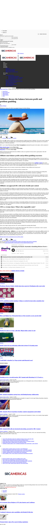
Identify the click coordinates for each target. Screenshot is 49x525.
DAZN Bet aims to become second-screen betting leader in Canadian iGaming (18, 441)
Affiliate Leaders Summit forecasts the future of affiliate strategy (15, 440)
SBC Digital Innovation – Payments (15, 77)
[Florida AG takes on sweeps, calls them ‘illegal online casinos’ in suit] (7, 327)
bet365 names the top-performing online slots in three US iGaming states (19, 345)
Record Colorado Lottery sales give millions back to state (14, 458)
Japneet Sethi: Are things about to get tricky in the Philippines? (15, 448)
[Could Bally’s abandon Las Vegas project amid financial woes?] (7, 356)
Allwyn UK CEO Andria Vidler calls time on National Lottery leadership (17, 460)
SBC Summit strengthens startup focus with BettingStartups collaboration (19, 394)
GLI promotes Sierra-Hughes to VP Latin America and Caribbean (17, 502)
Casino (1, 328)
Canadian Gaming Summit (11, 82)
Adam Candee (6, 379)
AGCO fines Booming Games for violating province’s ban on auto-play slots (18, 438)
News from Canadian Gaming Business (15, 436)
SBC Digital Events (10, 75)
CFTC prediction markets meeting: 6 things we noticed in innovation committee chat (22, 301)
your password (15, 38)
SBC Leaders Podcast (10, 70)
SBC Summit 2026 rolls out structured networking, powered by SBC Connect (20, 429)
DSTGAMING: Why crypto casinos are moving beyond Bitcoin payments (18, 453)
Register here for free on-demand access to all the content (11, 236)
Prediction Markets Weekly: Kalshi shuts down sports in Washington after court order (22, 286)
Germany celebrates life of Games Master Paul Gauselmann (15, 452)
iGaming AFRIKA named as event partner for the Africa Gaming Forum (17, 451)
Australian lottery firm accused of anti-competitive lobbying (14, 462)
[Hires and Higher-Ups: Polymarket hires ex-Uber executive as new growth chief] (7, 312)
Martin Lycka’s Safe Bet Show (12, 71)
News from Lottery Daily (11, 456)
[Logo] (9, 60)
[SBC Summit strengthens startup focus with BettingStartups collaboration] (5, 391)
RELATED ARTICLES (6, 270)
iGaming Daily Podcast (10, 69)
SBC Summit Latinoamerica (11, 84)
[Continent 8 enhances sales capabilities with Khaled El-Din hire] (3, 509)
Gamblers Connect (38, 162)
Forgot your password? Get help (6, 41)
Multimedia (5, 67)
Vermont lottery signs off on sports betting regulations (14, 522)
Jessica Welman (3, 105)
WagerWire (2, 149)
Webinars (8, 68)
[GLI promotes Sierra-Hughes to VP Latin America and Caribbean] (3, 499)
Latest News (5, 89)
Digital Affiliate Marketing (13, 76)
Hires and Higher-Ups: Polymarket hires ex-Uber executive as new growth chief (20, 315)
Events (4, 74)
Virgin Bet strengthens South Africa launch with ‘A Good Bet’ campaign (17, 449)
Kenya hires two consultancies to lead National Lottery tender (15, 459)
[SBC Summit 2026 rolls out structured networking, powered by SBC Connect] (5, 426)
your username (15, 37)
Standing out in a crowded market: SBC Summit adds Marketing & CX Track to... (21, 377)
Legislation (5, 66)
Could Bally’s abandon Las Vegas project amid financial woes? (16, 360)
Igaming (4, 64)
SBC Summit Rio (9, 85)
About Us (5, 32)
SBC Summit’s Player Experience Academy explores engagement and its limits (20, 411)
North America (6, 94)
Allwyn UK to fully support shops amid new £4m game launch (15, 463)
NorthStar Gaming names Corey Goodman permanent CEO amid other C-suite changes (20, 443)
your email (14, 44)
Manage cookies (21, 494)
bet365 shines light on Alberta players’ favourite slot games (14, 442)
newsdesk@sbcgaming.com (10, 487)
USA (4, 96)
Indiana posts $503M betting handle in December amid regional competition (21, 241)
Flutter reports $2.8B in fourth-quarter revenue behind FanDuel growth (19, 242)
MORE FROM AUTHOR (18, 270)
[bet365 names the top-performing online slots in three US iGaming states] (7, 341)
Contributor (5, 414)
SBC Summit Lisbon (10, 83)
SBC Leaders (5, 72)
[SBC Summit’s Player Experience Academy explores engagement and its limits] (5, 409)
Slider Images (5, 93)
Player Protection (6, 92)
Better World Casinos (4, 147)
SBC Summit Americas (10, 79)
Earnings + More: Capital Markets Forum (14, 81)
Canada (1, 313)
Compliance (2, 283)
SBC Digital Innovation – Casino (15, 78)
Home (4, 62)
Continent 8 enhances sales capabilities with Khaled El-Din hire (16, 512)
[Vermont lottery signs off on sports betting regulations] (3, 519)
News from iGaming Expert (12, 446)
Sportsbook (5, 63)
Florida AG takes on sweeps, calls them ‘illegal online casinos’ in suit (17, 330)
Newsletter (5, 30)
